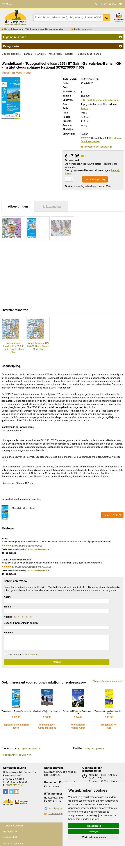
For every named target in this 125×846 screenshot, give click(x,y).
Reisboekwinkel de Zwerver (16, 754)
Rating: (8, 616)
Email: (7, 606)
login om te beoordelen (38, 549)
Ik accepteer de (23, 654)
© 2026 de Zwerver (13, 825)
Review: (8, 632)
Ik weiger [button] (93, 831)
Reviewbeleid (10, 837)
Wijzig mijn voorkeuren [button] (94, 837)
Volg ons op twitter (95, 748)
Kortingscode (10, 831)
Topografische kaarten (89, 53)
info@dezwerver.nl (14, 784)
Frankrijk (39, 53)
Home (17, 53)
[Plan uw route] (16, 791)
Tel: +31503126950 (105, 4)
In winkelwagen (92, 179)
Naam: (7, 596)
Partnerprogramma (13, 843)
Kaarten (69, 53)
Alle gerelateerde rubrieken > (108, 680)
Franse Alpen (55, 53)
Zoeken (107, 17)
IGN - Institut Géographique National (100, 100)
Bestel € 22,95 (111, 515)
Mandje (120, 4)
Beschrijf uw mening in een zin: (21, 623)
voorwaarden (32, 654)
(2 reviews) (115, 138)
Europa (28, 53)
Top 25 (84, 108)
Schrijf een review (90, 141)
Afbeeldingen (18, 206)
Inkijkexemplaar (51, 206)
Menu (8, 3)
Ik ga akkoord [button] (94, 825)
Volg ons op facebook (30, 748)
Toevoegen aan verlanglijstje (98, 147)
